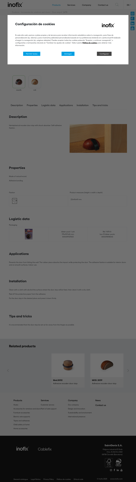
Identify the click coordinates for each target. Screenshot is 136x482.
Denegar (68, 54)
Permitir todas (32, 54)
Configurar (104, 54)
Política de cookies (90, 43)
